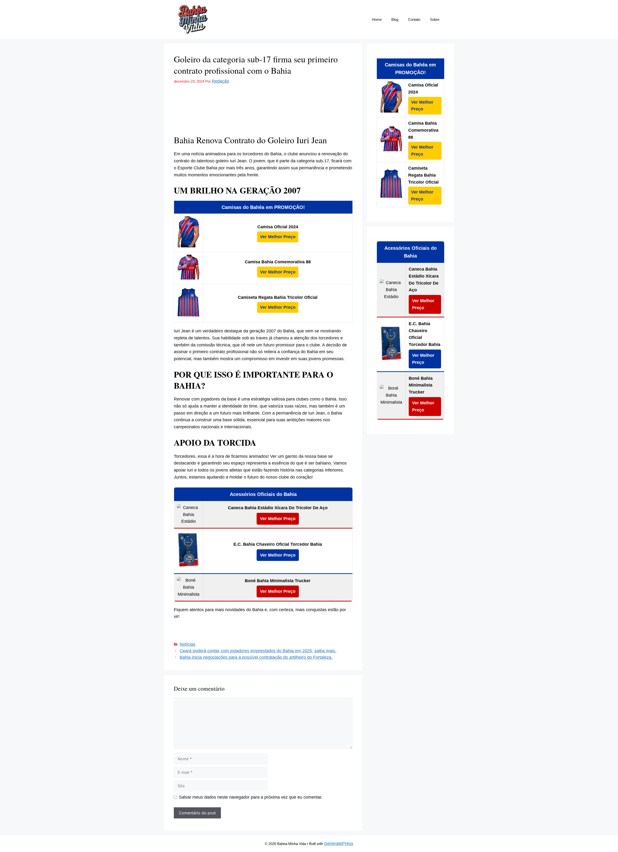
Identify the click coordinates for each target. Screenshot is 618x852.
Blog (394, 19)
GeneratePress (338, 843)
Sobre (434, 19)
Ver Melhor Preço (277, 236)
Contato (414, 19)
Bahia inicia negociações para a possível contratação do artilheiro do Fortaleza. (256, 657)
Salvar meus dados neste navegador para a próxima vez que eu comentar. (251, 797)
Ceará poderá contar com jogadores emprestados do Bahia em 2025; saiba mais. (258, 650)
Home (377, 19)
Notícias (187, 644)
